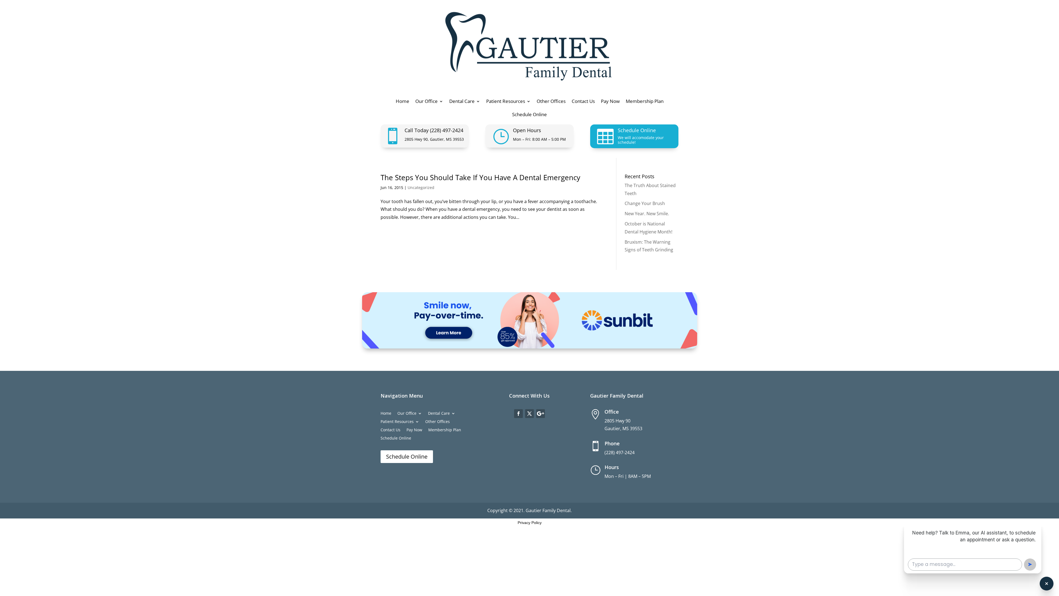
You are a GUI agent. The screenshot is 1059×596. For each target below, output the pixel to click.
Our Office (426, 101)
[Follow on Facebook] (518, 413)
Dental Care (462, 101)
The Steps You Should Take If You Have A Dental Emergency (480, 177)
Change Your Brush (645, 203)
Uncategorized (421, 187)
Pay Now (610, 101)
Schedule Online (529, 115)
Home (402, 101)
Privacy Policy (530, 522)
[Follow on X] (529, 413)
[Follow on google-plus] (540, 413)
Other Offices (551, 101)
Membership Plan (645, 101)
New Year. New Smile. (647, 214)
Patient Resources (505, 101)
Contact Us (583, 101)
